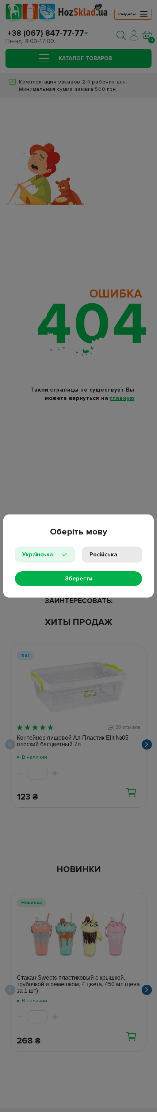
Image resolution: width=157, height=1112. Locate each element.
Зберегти (78, 578)
